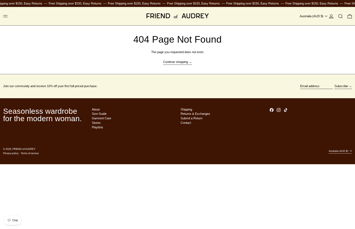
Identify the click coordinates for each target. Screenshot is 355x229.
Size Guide (99, 113)
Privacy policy (10, 153)
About (96, 109)
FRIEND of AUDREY (24, 149)
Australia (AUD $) (312, 16)
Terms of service (30, 153)
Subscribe (341, 86)
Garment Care (101, 118)
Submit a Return (191, 118)
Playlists (97, 127)
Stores (96, 122)
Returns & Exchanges (195, 113)
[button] (340, 16)
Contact (186, 122)
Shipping (186, 109)
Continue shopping (175, 62)
